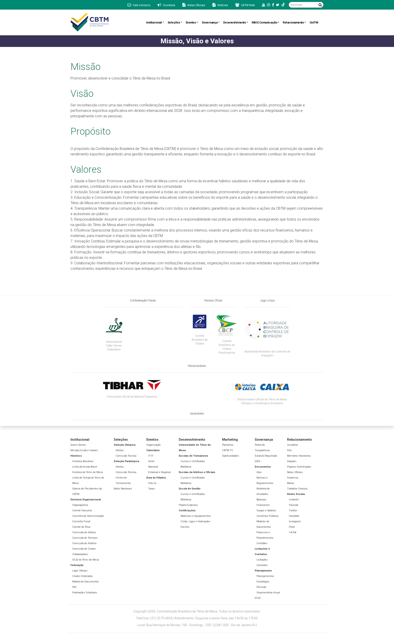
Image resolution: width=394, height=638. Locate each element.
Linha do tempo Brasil (84, 466)
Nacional (153, 466)
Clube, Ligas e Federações (195, 521)
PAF (74, 587)
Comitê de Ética (81, 526)
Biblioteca (186, 466)
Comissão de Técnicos (85, 537)
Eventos (191, 22)
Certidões (262, 543)
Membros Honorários (299, 455)
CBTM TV (227, 450)
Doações (291, 461)
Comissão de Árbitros (84, 543)
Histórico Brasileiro (82, 461)
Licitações (262, 559)
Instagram (295, 521)
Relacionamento (293, 22)
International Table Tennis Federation (114, 345)
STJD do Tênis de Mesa (85, 559)
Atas (259, 472)
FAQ (289, 450)
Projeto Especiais (188, 505)
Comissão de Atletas (84, 532)
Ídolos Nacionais (123, 488)
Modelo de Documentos (85, 581)
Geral (151, 461)
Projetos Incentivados (299, 466)
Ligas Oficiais (80, 570)
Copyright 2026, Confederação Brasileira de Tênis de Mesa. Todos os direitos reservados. (197, 611)
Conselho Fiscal (81, 521)
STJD (258, 598)
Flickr (292, 526)
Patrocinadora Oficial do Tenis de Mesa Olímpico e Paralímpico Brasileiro (262, 401)
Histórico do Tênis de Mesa (87, 472)
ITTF (150, 455)
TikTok (292, 532)
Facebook (294, 516)
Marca (290, 483)
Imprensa (292, 477)
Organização (153, 444)
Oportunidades (230, 455)
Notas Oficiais (295, 472)
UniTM (314, 22)
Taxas (151, 488)
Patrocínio (227, 444)
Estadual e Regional (159, 472)
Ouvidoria (292, 444)
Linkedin (294, 499)
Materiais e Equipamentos (196, 516)
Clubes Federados (82, 576)
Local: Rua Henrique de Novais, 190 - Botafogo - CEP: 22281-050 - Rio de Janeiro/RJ (197, 625)
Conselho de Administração (88, 516)
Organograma (80, 505)
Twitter (293, 510)
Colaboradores (80, 554)
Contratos (262, 565)
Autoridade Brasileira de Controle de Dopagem (267, 353)
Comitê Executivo (82, 510)
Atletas (120, 450)
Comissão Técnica (126, 455)
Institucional (154, 22)
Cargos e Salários (266, 510)
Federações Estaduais (84, 592)
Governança (210, 22)
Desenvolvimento (234, 22)
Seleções (174, 22)
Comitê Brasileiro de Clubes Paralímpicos (227, 347)
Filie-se (152, 483)
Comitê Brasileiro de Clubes (200, 339)
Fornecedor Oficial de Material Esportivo (132, 396)
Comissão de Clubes (84, 548)
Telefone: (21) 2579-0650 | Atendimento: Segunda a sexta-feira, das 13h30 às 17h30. (197, 618)
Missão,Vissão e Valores (84, 450)
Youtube (293, 505)
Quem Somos (78, 444)
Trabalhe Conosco (297, 488)
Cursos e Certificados (193, 461)
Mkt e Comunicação (264, 22)
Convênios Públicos (268, 516)
